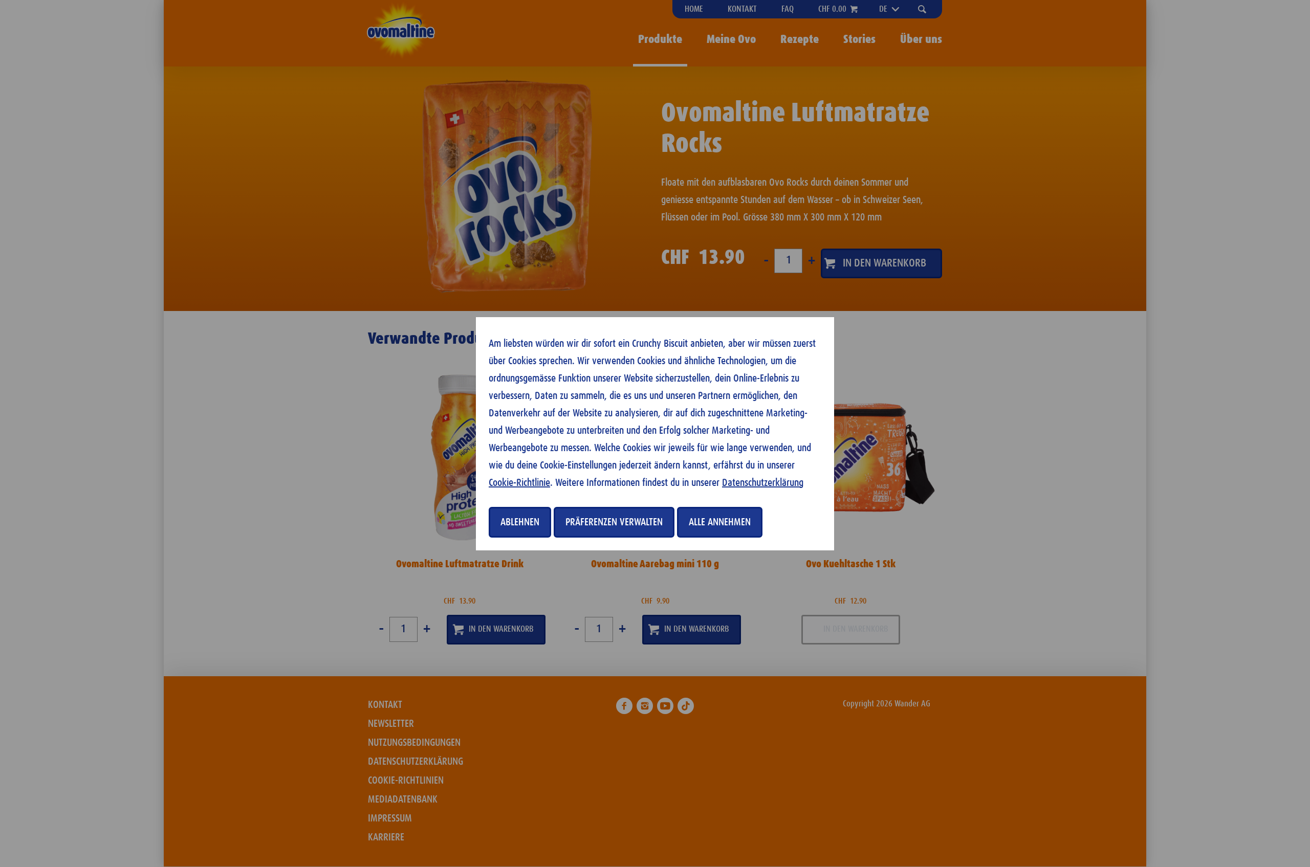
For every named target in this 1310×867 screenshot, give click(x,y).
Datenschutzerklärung (762, 483)
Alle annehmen (720, 522)
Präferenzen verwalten (614, 522)
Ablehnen (519, 522)
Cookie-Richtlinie (519, 483)
